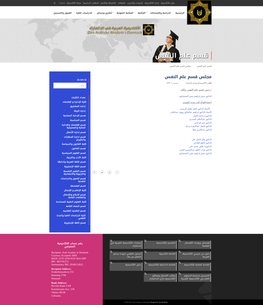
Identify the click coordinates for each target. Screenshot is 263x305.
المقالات (121, 3)
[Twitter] (102, 172)
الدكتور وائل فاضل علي (202, 139)
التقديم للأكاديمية (165, 243)
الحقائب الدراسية (91, 3)
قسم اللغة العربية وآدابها (72, 162)
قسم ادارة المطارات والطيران (75, 138)
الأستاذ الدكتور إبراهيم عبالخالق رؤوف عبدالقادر (191, 112)
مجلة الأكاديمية (74, 3)
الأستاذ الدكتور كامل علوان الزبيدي (195, 109)
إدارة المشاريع (78, 106)
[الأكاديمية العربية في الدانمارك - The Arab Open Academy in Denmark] (199, 13)
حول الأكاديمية (168, 3)
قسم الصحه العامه (76, 206)
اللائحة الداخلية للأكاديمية (161, 265)
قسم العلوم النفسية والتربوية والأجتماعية (74, 173)
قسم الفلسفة (78, 186)
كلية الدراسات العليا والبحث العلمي (71, 217)
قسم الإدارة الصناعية (74, 115)
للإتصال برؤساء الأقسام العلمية (197, 244)
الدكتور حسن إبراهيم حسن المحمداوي (195, 96)
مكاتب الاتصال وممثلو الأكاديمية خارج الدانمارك (162, 277)
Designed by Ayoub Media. (159, 302)
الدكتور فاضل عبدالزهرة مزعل (198, 126)
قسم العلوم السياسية (74, 153)
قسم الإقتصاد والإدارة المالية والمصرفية (74, 126)
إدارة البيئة (80, 111)
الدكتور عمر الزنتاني (203, 123)
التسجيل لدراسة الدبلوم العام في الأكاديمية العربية (195, 277)
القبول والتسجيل (62, 13)
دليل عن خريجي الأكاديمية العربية (196, 255)
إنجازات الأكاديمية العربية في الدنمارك (125, 244)
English (62, 3)
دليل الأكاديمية (133, 265)
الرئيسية (180, 13)
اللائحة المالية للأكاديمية (197, 265)
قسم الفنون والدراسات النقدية (73, 180)
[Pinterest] (94, 172)
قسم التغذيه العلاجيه (74, 211)
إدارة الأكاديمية (152, 3)
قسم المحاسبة (78, 120)
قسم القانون (79, 148)
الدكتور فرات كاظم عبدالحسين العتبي (195, 150)
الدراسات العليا (84, 13)
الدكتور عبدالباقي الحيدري (200, 119)
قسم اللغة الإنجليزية (75, 166)
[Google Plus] (110, 172)
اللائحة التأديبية (167, 254)
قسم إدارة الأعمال (76, 132)
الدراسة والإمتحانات (160, 13)
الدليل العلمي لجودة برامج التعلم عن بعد (127, 255)
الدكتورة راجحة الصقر (202, 116)
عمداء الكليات (78, 97)
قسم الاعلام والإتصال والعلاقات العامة (74, 196)
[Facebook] (117, 172)
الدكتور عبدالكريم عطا (202, 130)
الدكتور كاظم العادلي (203, 143)
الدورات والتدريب (135, 3)
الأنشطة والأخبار (108, 3)
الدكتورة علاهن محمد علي (200, 146)
